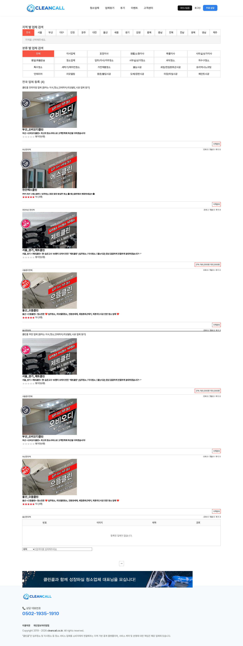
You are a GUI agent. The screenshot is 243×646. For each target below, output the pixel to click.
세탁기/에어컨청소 (71, 67)
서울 (40, 32)
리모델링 (70, 74)
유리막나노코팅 (203, 67)
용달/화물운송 (38, 60)
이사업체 (70, 53)
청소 (56, 87)
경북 (193, 32)
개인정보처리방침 (41, 625)
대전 (94, 32)
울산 (105, 32)
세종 (116, 32)
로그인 (198, 8)
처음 (121, 563)
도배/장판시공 (137, 74)
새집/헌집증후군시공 (171, 67)
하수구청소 (204, 60)
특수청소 (38, 67)
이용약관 (26, 625)
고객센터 (148, 8)
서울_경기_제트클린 (33, 250)
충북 (149, 32)
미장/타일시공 (171, 74)
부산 (51, 32)
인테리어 (38, 74)
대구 (62, 32)
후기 (122, 8)
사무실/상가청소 (137, 60)
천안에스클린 (29, 189)
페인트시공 (204, 74)
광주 (83, 32)
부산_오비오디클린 (32, 129)
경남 (204, 32)
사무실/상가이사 (204, 53)
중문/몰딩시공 (104, 74)
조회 (198, 522)
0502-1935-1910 (40, 613)
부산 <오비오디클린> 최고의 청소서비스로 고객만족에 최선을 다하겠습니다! (53, 133)
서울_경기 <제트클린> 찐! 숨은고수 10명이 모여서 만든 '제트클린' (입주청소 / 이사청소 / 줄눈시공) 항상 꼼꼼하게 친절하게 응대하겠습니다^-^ (81, 254)
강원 (138, 32)
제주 (215, 32)
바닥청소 (170, 60)
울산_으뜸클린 (30, 310)
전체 (38, 53)
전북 (171, 32)
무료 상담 (210, 8)
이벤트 (134, 8)
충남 (160, 32)
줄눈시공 (137, 67)
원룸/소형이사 (137, 53)
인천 (72, 32)
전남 (182, 32)
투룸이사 (170, 53)
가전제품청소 (104, 67)
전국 (28, 32)
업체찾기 (109, 8)
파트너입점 (184, 8)
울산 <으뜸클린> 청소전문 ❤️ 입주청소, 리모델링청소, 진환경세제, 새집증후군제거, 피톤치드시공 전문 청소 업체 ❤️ (70, 314)
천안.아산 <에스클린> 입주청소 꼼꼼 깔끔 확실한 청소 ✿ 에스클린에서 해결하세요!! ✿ (58, 194)
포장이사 (104, 53)
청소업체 (94, 8)
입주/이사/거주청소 (104, 60)
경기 (127, 32)
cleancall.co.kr (55, 630)
